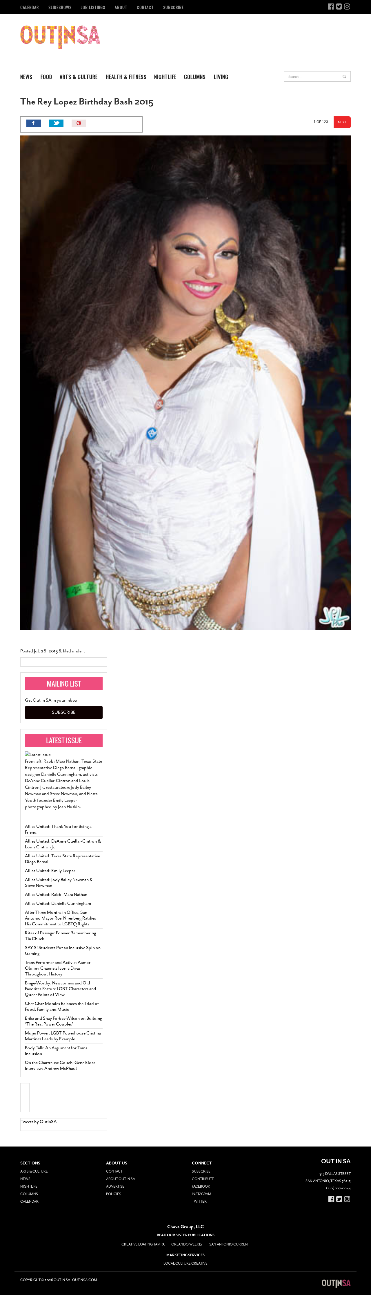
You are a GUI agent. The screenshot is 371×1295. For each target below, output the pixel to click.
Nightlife (165, 76)
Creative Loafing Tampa (143, 1244)
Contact (145, 7)
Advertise (115, 1186)
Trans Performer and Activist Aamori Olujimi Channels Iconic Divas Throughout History (58, 968)
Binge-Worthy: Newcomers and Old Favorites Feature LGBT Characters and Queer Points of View (60, 988)
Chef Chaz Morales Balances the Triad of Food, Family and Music (62, 1006)
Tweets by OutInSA (39, 1122)
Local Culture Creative (185, 1263)
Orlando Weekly (187, 1244)
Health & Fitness (126, 76)
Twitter (199, 1201)
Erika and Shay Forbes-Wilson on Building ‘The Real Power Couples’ (63, 1021)
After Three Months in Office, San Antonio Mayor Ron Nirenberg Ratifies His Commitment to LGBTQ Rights (60, 918)
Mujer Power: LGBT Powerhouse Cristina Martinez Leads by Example (63, 1036)
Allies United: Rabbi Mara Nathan (56, 894)
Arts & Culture (79, 76)
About (121, 7)
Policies (113, 1194)
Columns (195, 76)
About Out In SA (120, 1179)
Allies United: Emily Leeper (50, 871)
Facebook (201, 1186)
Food (46, 76)
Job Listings (93, 7)
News (26, 76)
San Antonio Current (229, 1244)
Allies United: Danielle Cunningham (58, 903)
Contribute (203, 1179)
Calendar (29, 7)
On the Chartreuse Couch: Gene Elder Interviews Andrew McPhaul (60, 1065)
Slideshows (60, 7)
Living (221, 76)
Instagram (201, 1194)
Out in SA (60, 37)
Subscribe (173, 7)
